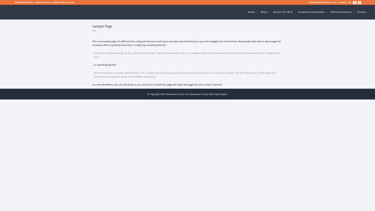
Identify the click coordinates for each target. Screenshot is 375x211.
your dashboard (145, 84)
